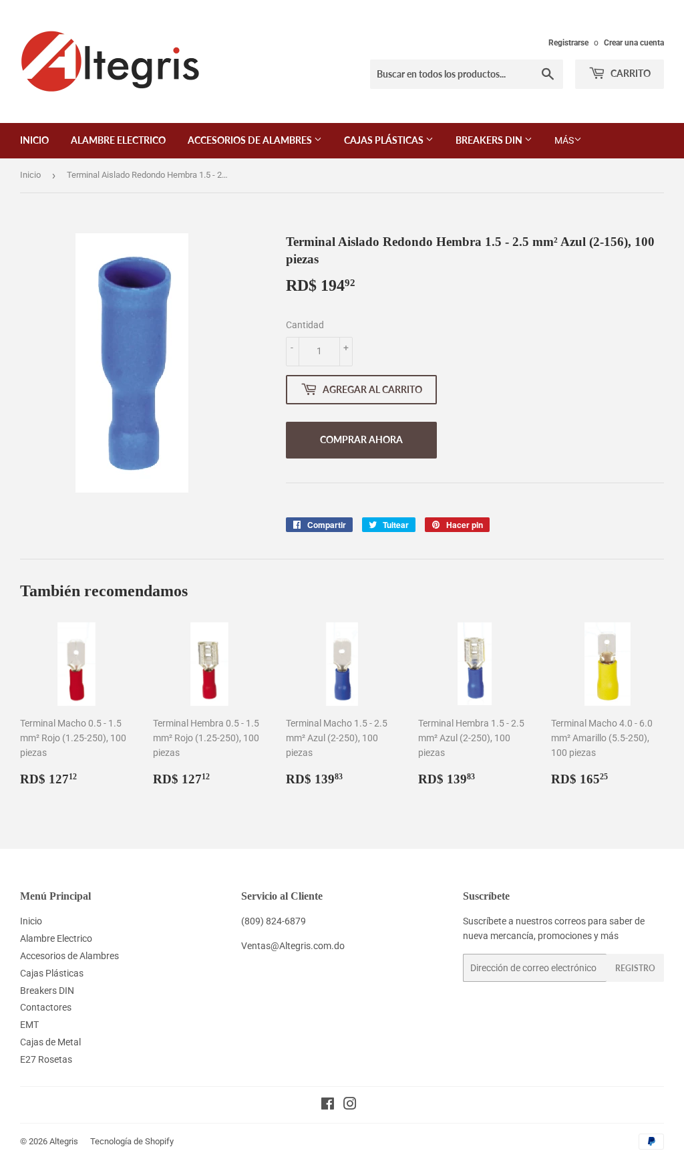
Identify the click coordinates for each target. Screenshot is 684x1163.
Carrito (630, 73)
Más (564, 140)
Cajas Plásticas (384, 140)
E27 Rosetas (46, 1059)
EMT (29, 1024)
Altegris (63, 1141)
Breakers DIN (490, 140)
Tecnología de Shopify (132, 1141)
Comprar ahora (361, 439)
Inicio (34, 140)
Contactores (45, 1007)
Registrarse (568, 42)
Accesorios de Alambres (251, 140)
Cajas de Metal (50, 1042)
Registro (635, 968)
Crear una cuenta (634, 42)
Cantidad (305, 324)
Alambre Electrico (118, 140)
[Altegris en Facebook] (328, 1105)
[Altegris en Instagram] (350, 1105)
